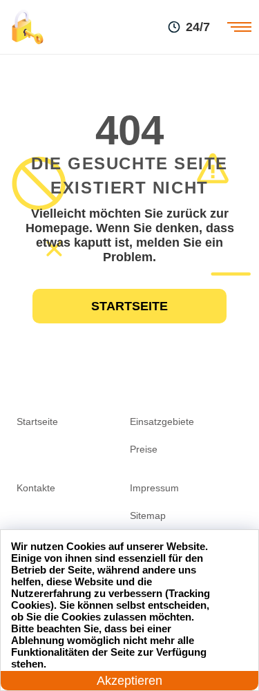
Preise (143, 449)
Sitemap (148, 515)
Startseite (129, 306)
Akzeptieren (129, 681)
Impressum (154, 487)
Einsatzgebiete (162, 421)
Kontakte (36, 487)
